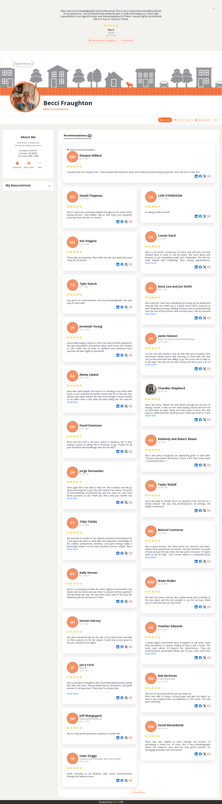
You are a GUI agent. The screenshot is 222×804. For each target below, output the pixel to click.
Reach (118, 802)
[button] (216, 120)
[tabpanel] (138, 467)
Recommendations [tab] (77, 135)
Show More (138, 792)
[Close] (213, 8)
